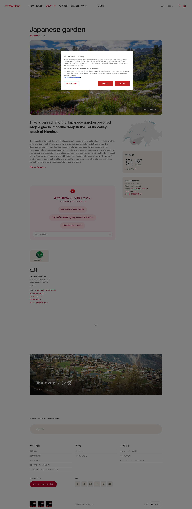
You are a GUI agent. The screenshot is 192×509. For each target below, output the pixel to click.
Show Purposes (71, 83)
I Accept (122, 83)
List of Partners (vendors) (72, 77)
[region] (97, 70)
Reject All (105, 83)
